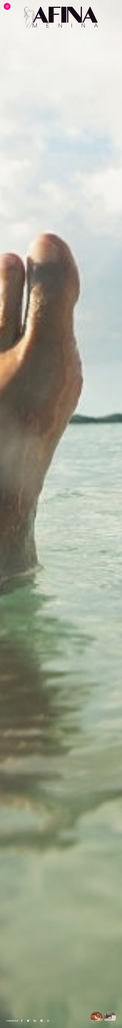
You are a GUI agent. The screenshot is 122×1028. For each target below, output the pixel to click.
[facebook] (21, 1021)
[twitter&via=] (28, 1021)
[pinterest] (41, 1021)
